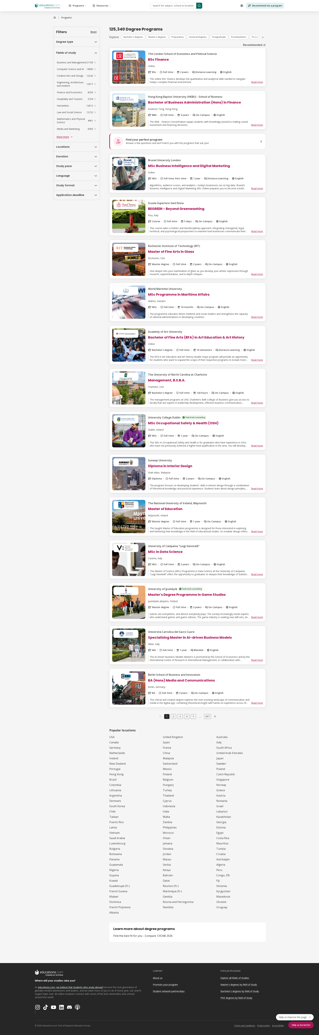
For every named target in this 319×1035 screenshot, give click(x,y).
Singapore (222, 779)
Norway (221, 785)
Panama (114, 859)
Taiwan (113, 817)
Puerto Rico (116, 822)
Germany (115, 747)
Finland (167, 774)
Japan (219, 758)
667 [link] (208, 716)
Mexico (167, 769)
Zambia (167, 822)
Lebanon (221, 811)
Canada (114, 742)
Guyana (114, 875)
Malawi (113, 896)
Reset (93, 31)
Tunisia (221, 849)
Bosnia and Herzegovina (178, 902)
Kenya (166, 870)
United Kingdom (173, 737)
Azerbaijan (223, 859)
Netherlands (117, 753)
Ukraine (221, 902)
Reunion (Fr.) (171, 886)
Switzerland (170, 763)
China (166, 753)
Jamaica (167, 843)
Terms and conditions (244, 1025)
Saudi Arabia (117, 838)
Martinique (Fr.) (172, 891)
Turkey (167, 790)
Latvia (113, 827)
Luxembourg (117, 843)
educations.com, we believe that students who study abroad (70, 987)
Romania (221, 801)
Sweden (221, 763)
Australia (221, 737)
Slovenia (221, 886)
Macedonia (223, 896)
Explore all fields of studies (234, 977)
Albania (114, 912)
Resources (102, 5)
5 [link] (193, 716)
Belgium (168, 779)
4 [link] (186, 716)
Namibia (168, 907)
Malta (166, 817)
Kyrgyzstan (223, 891)
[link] (66, 17)
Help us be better (301, 1025)
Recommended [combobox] (252, 45)
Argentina (115, 795)
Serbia (167, 864)
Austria (220, 795)
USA (111, 737)
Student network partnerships (169, 991)
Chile (112, 811)
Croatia (220, 854)
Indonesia (169, 806)
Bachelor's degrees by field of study (239, 991)
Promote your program (165, 984)
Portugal (114, 769)
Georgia (221, 822)
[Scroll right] (263, 37)
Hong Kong (116, 774)
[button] (76, 62)
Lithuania (115, 790)
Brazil (112, 779)
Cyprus (167, 801)
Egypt (219, 833)
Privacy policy (263, 1025)
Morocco (168, 833)
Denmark (115, 801)
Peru (219, 870)
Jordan (167, 854)
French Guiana (118, 891)
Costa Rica (222, 838)
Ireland (113, 758)
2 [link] (173, 716)
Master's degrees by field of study (238, 984)
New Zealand (117, 763)
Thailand (168, 795)
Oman (166, 838)
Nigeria (114, 870)
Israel (219, 806)
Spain (166, 742)
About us (157, 977)
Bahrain (168, 875)
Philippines (170, 827)
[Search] (199, 6)
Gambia (167, 896)
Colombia (115, 785)
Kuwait (113, 880)
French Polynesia (119, 907)
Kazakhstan (223, 817)
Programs (78, 5)
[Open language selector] (242, 6)
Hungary (168, 785)
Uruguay (221, 907)
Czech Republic (225, 774)
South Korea (117, 806)
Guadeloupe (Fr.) (119, 886)
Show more (62, 136)
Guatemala (116, 864)
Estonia (221, 827)
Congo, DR (223, 875)
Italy (219, 742)
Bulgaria (114, 849)
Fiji (218, 880)
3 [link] (180, 716)
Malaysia (168, 758)
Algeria (220, 864)
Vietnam (114, 833)
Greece (220, 790)
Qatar (166, 880)
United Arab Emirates (229, 753)
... (200, 716)
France (167, 747)
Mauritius (222, 843)
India (166, 811)
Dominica (115, 902)
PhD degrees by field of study (236, 997)
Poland (220, 769)
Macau (167, 859)
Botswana (115, 854)
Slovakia (168, 849)
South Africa (224, 747)
